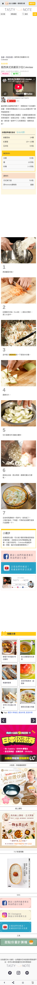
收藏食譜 (6, 74)
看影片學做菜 (13, 712)
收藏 (34, 14)
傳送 (16, 74)
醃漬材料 (12, 355)
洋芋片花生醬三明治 (9, 706)
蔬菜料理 (29, 712)
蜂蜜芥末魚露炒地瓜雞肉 (9, 658)
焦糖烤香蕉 (7, 683)
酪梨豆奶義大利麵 (27, 707)
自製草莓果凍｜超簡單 (27, 682)
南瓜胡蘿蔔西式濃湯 (27, 658)
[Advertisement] (18, 36)
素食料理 (21, 712)
